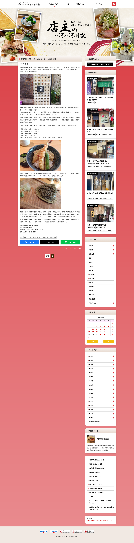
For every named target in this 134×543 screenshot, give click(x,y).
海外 (90, 258)
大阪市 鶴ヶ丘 (36, 237)
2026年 (91, 356)
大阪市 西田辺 (44, 237)
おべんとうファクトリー (96, 476)
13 (104, 329)
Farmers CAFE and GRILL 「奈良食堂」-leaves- (101, 502)
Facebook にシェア (29, 242)
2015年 (91, 401)
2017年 (91, 393)
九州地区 (91, 266)
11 (97, 329)
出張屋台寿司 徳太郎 (95, 488)
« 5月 (92, 342)
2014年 (91, 405)
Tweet (49, 242)
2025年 (91, 360)
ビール (29, 237)
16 (89, 332)
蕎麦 (21, 237)
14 (108, 329)
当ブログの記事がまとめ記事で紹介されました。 (100, 521)
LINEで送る (70, 242)
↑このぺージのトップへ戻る (73, 248)
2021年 (91, 377)
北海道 (91, 282)
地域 (67, 4)
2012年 (91, 413)
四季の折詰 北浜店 (94, 472)
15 (112, 329)
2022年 (91, 373)
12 (100, 329)
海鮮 (25, 237)
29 (112, 335)
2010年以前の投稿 (94, 422)
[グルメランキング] (65, 532)
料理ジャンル (80, 4)
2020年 (91, 381)
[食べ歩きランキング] (89, 532)
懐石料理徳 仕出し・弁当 (96, 460)
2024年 (91, 364)
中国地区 (91, 278)
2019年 (91, 385)
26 (100, 335)
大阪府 (91, 250)
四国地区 (91, 295)
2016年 (91, 397)
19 (100, 332)
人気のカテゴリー (54, 4)
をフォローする (101, 64)
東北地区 (91, 291)
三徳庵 (91, 497)
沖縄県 (91, 270)
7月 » (108, 342)
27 (104, 335)
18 (97, 332)
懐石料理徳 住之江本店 (96, 492)
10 (93, 329)
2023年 (91, 369)
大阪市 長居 (53, 237)
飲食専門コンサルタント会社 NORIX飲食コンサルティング (101, 508)
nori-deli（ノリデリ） (96, 484)
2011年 (91, 418)
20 (104, 332)
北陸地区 (91, 287)
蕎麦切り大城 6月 (39, 59)
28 (108, 335)
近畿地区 (91, 254)
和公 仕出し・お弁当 (95, 464)
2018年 (91, 389)
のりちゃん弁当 (93, 480)
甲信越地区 (92, 299)
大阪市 (91, 246)
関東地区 (91, 262)
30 (89, 337)
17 (93, 332)
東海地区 (91, 274)
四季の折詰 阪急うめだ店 (96, 468)
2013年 (91, 409)
